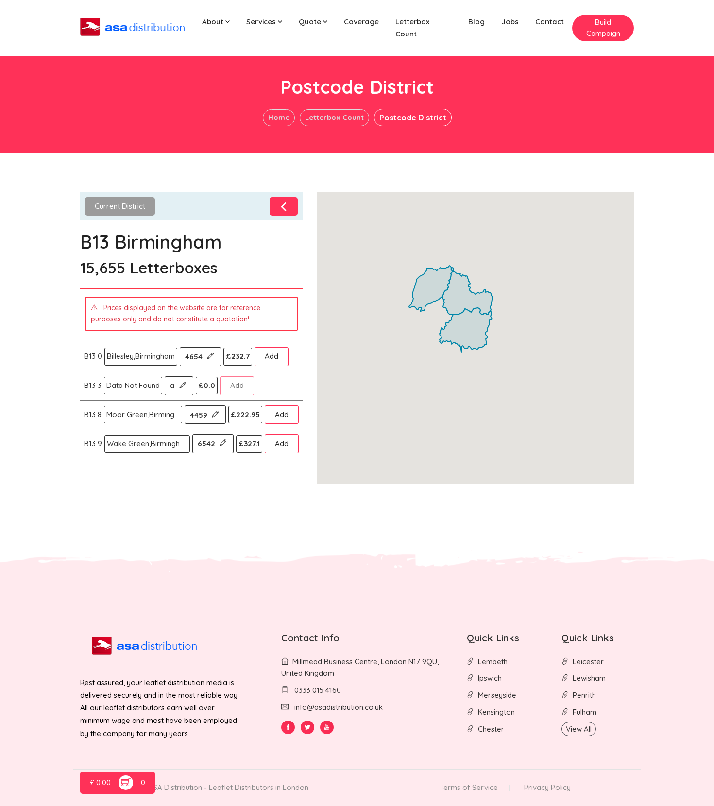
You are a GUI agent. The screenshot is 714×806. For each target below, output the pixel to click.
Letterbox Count (412, 27)
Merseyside (497, 695)
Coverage (361, 21)
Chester (491, 729)
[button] (216, 22)
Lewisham (589, 678)
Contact (549, 21)
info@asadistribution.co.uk (338, 707)
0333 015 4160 (316, 690)
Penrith (584, 695)
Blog (476, 21)
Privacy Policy (547, 787)
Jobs (510, 21)
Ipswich (490, 678)
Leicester (588, 661)
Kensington (496, 712)
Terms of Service (469, 787)
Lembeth (493, 661)
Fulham (584, 712)
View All (579, 729)
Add (271, 356)
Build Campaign (603, 27)
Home (278, 117)
